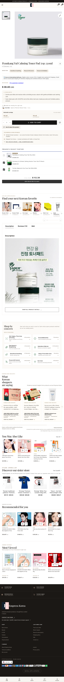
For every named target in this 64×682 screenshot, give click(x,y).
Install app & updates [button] (32, 671)
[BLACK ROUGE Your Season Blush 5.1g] (55, 519)
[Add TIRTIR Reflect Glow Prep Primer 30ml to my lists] (26, 523)
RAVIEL (49, 568)
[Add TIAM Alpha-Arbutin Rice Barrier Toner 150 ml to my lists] (10, 450)
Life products (5, 637)
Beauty (3, 630)
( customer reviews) (17, 83)
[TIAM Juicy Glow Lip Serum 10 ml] (40, 519)
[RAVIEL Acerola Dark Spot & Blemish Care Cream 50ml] (55, 560)
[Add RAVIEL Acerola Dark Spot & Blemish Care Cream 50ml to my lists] (56, 564)
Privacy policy (36, 649)
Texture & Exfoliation (42, 70)
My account (4, 652)
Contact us (35, 639)
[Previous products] (4, 515)
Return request (36, 630)
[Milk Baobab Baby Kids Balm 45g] (40, 560)
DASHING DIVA (5, 527)
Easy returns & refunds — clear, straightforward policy (19, 141)
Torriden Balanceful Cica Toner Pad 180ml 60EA (24, 168)
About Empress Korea (7, 647)
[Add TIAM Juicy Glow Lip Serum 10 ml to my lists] (41, 523)
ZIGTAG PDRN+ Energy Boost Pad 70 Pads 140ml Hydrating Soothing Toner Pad (40, 457)
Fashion (4, 635)
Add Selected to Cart (32, 181)
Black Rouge (51, 527)
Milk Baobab (35, 568)
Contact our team (7, 617)
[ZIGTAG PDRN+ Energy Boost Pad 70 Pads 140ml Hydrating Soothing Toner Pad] (40, 446)
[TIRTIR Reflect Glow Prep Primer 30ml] (24, 519)
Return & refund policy (38, 632)
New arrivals (5, 627)
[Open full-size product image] (60, 16)
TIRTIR (19, 527)
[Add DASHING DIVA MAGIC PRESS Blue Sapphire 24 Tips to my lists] (10, 523)
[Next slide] (62, 406)
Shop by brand (5, 639)
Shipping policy (36, 635)
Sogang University (6, 568)
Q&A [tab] (33, 226)
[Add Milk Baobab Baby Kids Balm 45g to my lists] (41, 564)
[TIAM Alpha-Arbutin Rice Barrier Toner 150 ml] (8, 446)
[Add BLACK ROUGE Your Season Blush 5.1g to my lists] (56, 523)
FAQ (34, 637)
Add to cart (35, 122)
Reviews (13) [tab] (22, 226)
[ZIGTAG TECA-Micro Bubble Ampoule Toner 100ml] (56, 446)
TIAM (34, 527)
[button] (6, 450)
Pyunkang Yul (7, 66)
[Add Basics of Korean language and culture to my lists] (10, 564)
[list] (32, 209)
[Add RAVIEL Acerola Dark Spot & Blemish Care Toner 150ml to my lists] (26, 450)
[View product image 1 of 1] (6, 15)
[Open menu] (2, 5)
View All (58, 436)
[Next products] (59, 515)
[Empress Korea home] (32, 5)
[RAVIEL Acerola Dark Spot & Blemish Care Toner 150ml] (24, 446)
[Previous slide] (2, 406)
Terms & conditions (6, 649)
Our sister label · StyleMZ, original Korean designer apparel (15, 620)
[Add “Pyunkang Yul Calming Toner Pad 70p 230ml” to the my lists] (60, 122)
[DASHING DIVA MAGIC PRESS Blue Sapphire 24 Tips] (9, 519)
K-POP (3, 632)
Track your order (37, 627)
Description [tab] (9, 226)
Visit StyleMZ (57, 470)
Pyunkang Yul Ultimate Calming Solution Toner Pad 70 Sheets (28, 161)
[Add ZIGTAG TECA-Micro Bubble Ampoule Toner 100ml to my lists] (58, 450)
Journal (34, 647)
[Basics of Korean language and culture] (9, 560)
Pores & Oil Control (29, 70)
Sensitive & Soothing (15, 70)
